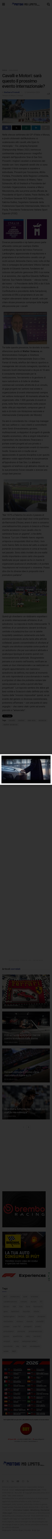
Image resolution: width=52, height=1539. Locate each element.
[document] (26, 769)
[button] (48, 758)
